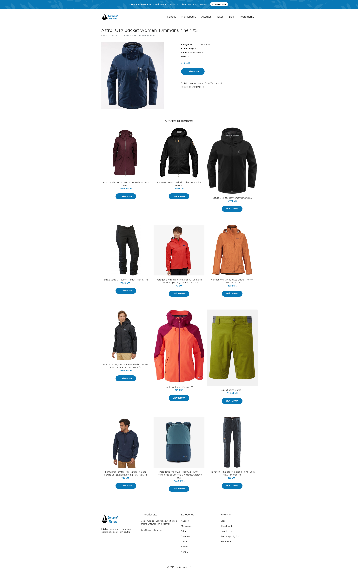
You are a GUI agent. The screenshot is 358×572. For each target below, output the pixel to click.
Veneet (184, 546)
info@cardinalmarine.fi (152, 530)
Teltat (220, 16)
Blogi (231, 16)
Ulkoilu (197, 44)
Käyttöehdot (227, 531)
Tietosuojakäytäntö (230, 536)
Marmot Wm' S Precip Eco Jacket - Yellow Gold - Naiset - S (232, 281)
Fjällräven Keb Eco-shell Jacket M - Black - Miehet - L (179, 184)
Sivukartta (226, 541)
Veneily (184, 551)
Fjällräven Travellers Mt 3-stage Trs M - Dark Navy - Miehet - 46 (232, 473)
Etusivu (104, 35)
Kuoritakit (205, 44)
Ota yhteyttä (227, 526)
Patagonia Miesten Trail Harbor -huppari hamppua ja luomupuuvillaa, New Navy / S (126, 473)
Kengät (171, 16)
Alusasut (206, 16)
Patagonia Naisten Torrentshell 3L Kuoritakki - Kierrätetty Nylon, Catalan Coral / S (179, 281)
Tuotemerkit (247, 16)
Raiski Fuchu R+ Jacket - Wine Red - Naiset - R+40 (126, 184)
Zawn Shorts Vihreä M (232, 390)
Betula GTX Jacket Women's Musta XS (232, 197)
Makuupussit (188, 16)
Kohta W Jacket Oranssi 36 (179, 387)
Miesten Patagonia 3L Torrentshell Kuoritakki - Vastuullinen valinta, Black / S (126, 366)
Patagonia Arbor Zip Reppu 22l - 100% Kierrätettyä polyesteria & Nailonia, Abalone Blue (179, 474)
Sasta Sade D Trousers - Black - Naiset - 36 (126, 279)
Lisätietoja (193, 71)
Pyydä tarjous (219, 4)
